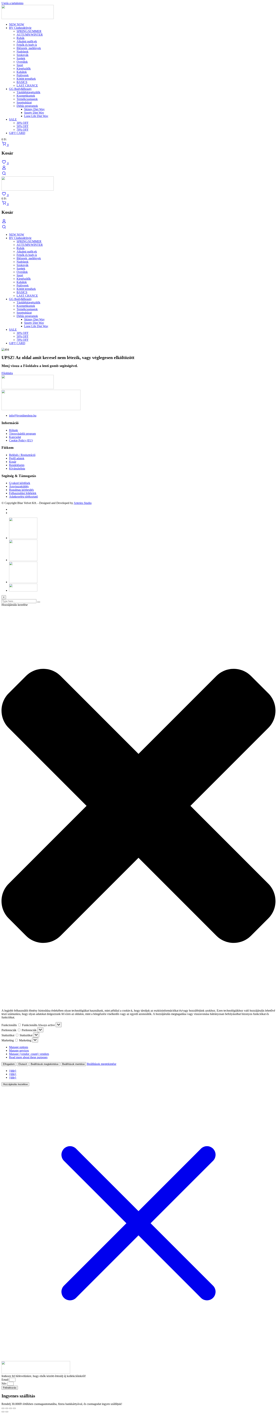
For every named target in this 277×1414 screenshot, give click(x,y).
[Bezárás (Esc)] (14, 1408)
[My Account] (4, 169)
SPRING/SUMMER (29, 31)
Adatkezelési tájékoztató (23, 496)
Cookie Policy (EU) (21, 440)
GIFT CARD (17, 133)
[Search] (4, 174)
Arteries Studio (83, 503)
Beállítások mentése (73, 1064)
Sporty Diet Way (34, 112)
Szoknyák (22, 55)
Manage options (18, 1047)
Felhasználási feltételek (22, 493)
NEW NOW (16, 24)
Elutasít (22, 1064)
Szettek (21, 58)
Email (5, 1379)
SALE (13, 119)
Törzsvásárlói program (22, 433)
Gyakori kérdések (19, 483)
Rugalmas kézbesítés (21, 489)
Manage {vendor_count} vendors (29, 1054)
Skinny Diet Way (34, 109)
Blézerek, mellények (29, 48)
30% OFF (22, 122)
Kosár (12, 461)
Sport (20, 65)
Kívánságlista (17, 468)
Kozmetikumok (26, 95)
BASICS (22, 82)
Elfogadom (9, 1064)
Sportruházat (24, 102)
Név (4, 1383)
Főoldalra (7, 373)
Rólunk (13, 430)
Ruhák (20, 38)
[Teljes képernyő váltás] (6, 1408)
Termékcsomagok (27, 99)
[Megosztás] (10, 1408)
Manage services (19, 1050)
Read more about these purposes (28, 1057)
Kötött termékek (26, 78)
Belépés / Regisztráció (22, 455)
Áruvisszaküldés (19, 486)
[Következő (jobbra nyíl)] (6, 1411)
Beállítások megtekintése (44, 1064)
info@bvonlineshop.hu (22, 415)
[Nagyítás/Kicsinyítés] (3, 1408)
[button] (138, 806)
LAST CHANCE (27, 85)
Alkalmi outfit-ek (27, 41)
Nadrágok (22, 51)
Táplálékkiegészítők (28, 92)
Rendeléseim (16, 465)
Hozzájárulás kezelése (15, 1084)
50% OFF (22, 126)
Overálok (22, 61)
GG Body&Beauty (20, 88)
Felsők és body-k (27, 44)
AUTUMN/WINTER (30, 34)
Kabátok (22, 72)
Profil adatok (16, 458)
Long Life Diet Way (36, 116)
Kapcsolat (15, 437)
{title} (12, 1070)
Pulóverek (23, 75)
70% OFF (22, 129)
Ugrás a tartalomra (12, 3)
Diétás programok (27, 105)
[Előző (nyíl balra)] (3, 1411)
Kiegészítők (24, 68)
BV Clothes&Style (20, 27)
